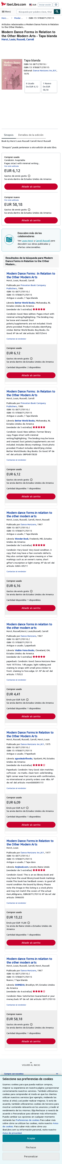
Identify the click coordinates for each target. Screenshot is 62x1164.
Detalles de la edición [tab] (30, 134)
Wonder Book (21, 538)
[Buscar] (57, 11)
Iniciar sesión (45, 5)
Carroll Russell (43, 240)
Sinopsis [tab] (9, 134)
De (32, 85)
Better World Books (25, 302)
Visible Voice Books (24, 650)
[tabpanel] (30, 144)
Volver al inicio (31, 1065)
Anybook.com (21, 866)
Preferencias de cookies (28, 1120)
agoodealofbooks (23, 758)
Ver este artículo (11, 166)
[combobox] (35, 11)
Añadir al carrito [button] (31, 186)
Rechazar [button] (31, 1147)
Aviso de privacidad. (12, 1133)
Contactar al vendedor (16, 339)
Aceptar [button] (31, 1138)
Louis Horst (27, 240)
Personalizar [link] (31, 1156)
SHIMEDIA (20, 984)
